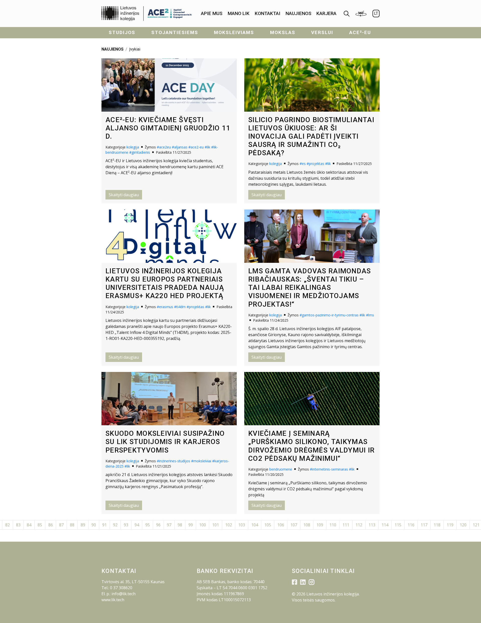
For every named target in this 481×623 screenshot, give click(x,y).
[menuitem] (211, 13)
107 (293, 525)
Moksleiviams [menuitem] (234, 32)
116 (411, 525)
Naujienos (298, 13)
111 (345, 525)
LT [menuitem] (376, 13)
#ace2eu (164, 147)
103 (241, 525)
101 (215, 525)
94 (137, 525)
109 (319, 525)
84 (29, 525)
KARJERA (326, 13)
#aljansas (179, 147)
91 (104, 525)
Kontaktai (267, 13)
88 (72, 525)
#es (303, 163)
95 (147, 525)
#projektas (315, 163)
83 (18, 525)
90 (93, 525)
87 (61, 525)
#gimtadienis (139, 152)
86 (50, 525)
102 (228, 525)
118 (437, 525)
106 (280, 525)
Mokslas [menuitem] (282, 32)
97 (169, 525)
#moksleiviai (201, 461)
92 (115, 525)
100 (202, 525)
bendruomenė (280, 469)
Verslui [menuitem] (322, 32)
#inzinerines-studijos (173, 461)
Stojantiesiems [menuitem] (174, 32)
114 (385, 525)
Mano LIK (239, 13)
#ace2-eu (196, 147)
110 (332, 525)
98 (180, 525)
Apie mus (211, 13)
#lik (207, 147)
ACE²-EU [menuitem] (360, 32)
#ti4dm (180, 306)
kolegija (133, 147)
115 (398, 525)
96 (158, 525)
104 (254, 525)
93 (126, 525)
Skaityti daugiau (124, 194)
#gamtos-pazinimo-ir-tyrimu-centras (329, 315)
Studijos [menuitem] (122, 32)
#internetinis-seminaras (329, 469)
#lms (370, 315)
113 (372, 525)
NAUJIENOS (112, 49)
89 (83, 525)
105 (267, 525)
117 (424, 525)
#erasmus (165, 306)
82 (7, 525)
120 (463, 525)
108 (306, 525)
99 (190, 525)
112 (358, 525)
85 (40, 525)
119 (450, 525)
